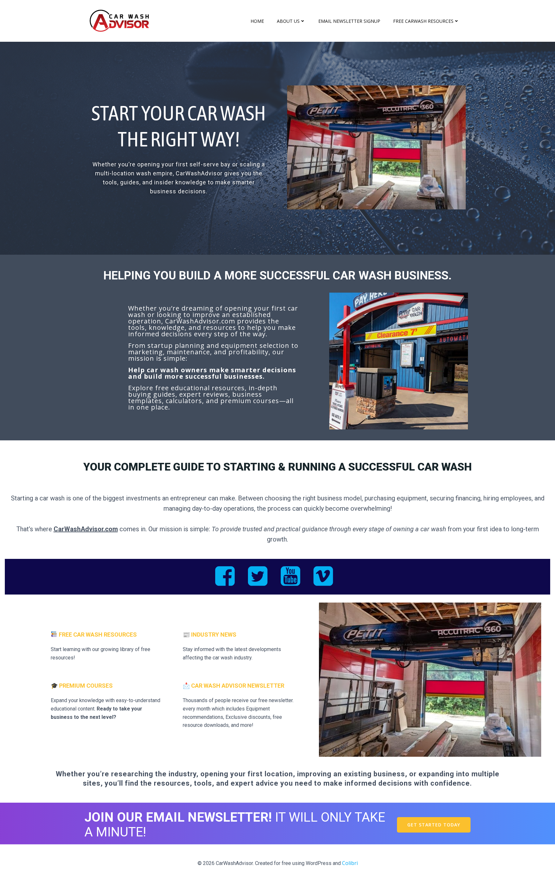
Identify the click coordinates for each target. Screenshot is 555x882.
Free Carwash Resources (423, 21)
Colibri (350, 863)
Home (257, 21)
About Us (288, 21)
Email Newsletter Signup (349, 21)
